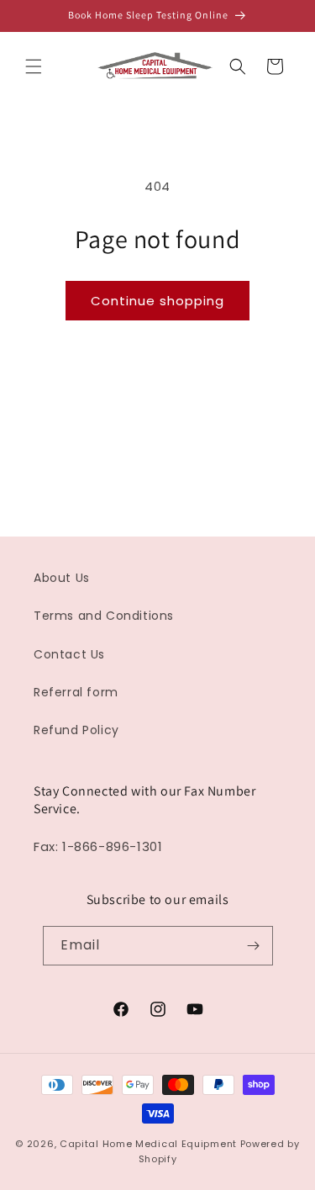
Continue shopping (157, 300)
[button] (33, 66)
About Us (62, 577)
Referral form (76, 692)
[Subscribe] (253, 945)
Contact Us (69, 654)
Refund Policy (76, 730)
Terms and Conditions (104, 615)
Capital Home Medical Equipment (148, 1143)
